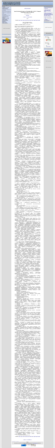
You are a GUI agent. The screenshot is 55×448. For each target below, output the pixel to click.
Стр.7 (32, 20)
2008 (52, 14)
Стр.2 (21, 20)
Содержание (29, 439)
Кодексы (4, 17)
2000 (46, 15)
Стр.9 (36, 20)
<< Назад (24, 439)
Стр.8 (34, 20)
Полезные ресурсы (5, 20)
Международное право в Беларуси (6, 15)
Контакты (4, 21)
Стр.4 (26, 20)
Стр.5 (28, 20)
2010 (49, 14)
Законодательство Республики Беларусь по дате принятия (48, 13)
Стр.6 (30, 20)
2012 (46, 14)
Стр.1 (19, 20)
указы (49, 10)
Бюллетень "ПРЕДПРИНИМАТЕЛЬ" (47, 19)
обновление (27, 15)
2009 (50, 14)
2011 (47, 14)
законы (47, 10)
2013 (44, 14)
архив (45, 11)
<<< (26, 439)
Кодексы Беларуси (5, 8)
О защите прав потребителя (47, 16)
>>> (31, 439)
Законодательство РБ (6, 7)
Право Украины (5, 19)
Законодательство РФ (6, 18)
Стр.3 (24, 20)
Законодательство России (48, 9)
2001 (44, 15)
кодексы (45, 10)
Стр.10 (39, 20)
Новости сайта (5, 22)
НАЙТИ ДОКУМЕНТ (27, 8)
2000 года (49, 15)
